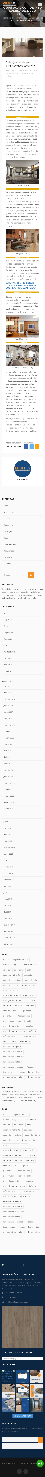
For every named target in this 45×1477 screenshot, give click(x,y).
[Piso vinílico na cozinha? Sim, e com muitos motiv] (8, 1405)
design (18, 443)
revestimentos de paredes (13, 1067)
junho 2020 (7, 822)
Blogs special (8, 512)
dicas (24, 990)
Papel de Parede (10, 544)
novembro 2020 (9, 789)
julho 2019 (7, 893)
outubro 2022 (8, 738)
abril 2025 (7, 693)
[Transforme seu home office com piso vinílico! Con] (22, 1405)
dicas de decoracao (10, 995)
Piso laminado (24, 73)
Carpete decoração (10, 965)
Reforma (32, 1031)
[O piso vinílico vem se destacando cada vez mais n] (8, 1391)
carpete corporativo (20, 960)
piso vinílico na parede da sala (14, 1031)
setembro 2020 (9, 802)
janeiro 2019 (8, 931)
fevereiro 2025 (9, 699)
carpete (6, 960)
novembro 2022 (9, 731)
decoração (28, 975)
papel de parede (27, 1011)
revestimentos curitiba (11, 1062)
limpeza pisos (30, 1001)
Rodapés (30, 1067)
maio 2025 (7, 686)
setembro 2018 (9, 944)
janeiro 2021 (8, 777)
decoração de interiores (12, 980)
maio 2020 (7, 828)
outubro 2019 (8, 873)
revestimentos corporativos (13, 1057)
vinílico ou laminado (33, 1077)
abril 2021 (7, 757)
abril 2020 (7, 835)
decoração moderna (10, 985)
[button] (40, 1463)
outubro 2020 (8, 796)
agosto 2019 (8, 886)
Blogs (6, 506)
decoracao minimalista (11, 975)
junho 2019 (7, 899)
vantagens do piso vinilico (29, 1072)
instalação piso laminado (12, 1001)
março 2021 (7, 764)
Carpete (7, 519)
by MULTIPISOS (11, 71)
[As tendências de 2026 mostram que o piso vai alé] (22, 1391)
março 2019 (7, 918)
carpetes (6, 970)
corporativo (18, 970)
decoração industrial (32, 980)
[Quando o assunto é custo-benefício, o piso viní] (36, 1376)
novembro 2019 (9, 867)
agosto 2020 (8, 809)
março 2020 (7, 841)
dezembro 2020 (9, 783)
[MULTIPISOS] (9, 3)
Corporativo (8, 525)
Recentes (7, 564)
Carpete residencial (29, 965)
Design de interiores (10, 990)
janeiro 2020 (8, 854)
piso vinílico (28, 1026)
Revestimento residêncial (12, 1052)
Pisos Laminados (24, 1016)
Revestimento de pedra (12, 1047)
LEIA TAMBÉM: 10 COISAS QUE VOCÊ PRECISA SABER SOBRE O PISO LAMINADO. (21, 285)
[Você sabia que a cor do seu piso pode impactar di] (36, 1405)
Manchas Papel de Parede (12, 1006)
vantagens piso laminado (12, 1077)
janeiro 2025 (8, 706)
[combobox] (22, 1358)
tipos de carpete (9, 1072)
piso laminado (28, 443)
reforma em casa (9, 1041)
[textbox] (22, 1358)
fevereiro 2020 (9, 847)
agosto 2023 (8, 712)
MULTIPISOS (22, 480)
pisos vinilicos (8, 1021)
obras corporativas (10, 1011)
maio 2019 (7, 906)
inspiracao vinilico (28, 995)
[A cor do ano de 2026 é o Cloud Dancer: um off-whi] (22, 1376)
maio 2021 (7, 751)
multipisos (30, 1006)
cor (13, 443)
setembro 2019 (9, 880)
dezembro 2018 (9, 938)
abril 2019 (7, 912)
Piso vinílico (8, 557)
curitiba (29, 970)
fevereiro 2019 (9, 925)
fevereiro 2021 (9, 770)
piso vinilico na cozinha (11, 1026)
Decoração (9, 73)
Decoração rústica (29, 985)
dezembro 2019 (9, 860)
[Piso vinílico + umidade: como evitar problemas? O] (36, 1391)
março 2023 (7, 719)
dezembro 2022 (9, 725)
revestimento (25, 1041)
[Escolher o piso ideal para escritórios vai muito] (8, 1376)
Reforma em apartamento (29, 1036)
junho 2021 (7, 744)
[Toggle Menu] (40, 4)
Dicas (16, 73)
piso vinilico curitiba (25, 1021)
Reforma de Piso (9, 1036)
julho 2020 (7, 815)
